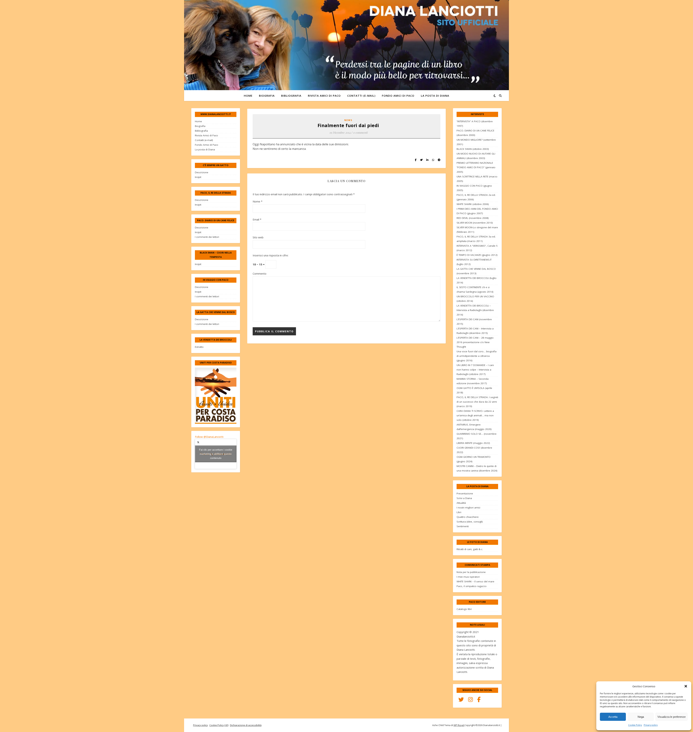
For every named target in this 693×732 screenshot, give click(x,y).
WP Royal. (459, 725)
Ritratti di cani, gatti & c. (470, 549)
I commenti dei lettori (207, 237)
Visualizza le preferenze (671, 716)
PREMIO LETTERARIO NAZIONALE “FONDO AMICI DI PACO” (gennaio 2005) (476, 167)
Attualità (461, 502)
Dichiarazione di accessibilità (245, 725)
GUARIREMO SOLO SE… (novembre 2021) (476, 436)
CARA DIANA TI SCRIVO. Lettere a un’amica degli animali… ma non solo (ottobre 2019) (475, 415)
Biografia (267, 95)
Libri (459, 512)
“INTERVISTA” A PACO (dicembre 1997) (475, 123)
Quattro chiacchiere (468, 517)
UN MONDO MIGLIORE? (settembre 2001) (476, 142)
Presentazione (465, 493)
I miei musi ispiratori (468, 576)
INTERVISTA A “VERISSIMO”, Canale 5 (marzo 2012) (477, 248)
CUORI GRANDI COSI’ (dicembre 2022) (474, 450)
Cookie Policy (635, 725)
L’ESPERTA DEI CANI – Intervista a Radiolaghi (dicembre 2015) (475, 331)
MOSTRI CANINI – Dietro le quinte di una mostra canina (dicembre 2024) (477, 468)
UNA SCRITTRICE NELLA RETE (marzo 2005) (477, 179)
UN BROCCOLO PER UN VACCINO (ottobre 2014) (475, 299)
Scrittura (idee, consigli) (470, 521)
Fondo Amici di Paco (398, 95)
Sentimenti (463, 526)
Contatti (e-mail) (361, 95)
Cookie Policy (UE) (218, 725)
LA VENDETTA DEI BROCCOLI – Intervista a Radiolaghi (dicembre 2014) (475, 310)
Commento (259, 273)
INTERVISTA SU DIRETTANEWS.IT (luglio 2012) (474, 262)
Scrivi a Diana (464, 498)
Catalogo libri (464, 609)
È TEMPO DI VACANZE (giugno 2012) (477, 255)
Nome (257, 201)
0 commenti (360, 132)
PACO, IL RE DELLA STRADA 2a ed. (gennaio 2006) (476, 197)
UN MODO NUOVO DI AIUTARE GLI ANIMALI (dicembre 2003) (476, 156)
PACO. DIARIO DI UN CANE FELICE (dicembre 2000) (475, 133)
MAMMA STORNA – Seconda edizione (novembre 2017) (473, 381)
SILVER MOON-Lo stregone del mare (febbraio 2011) (477, 229)
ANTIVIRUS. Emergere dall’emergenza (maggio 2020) (474, 427)
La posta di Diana (435, 95)
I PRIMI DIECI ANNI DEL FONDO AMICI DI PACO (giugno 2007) (477, 211)
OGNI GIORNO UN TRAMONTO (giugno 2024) (474, 459)
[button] (686, 686)
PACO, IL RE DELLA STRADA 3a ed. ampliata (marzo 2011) (476, 239)
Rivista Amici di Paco (324, 95)
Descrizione (201, 172)
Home (248, 95)
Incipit (198, 177)
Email (257, 219)
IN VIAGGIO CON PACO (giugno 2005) (474, 188)
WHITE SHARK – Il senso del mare (475, 581)
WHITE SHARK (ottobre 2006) (473, 204)
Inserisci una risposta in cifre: (270, 255)
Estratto (199, 347)
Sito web (258, 237)
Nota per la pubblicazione (471, 572)
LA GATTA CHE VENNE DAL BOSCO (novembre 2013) (476, 271)
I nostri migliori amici (468, 507)
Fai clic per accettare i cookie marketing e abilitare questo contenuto (215, 453)
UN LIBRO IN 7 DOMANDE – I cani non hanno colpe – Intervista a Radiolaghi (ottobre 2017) (475, 369)
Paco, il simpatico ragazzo (472, 586)
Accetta (612, 716)
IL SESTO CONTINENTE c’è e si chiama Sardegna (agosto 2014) (475, 289)
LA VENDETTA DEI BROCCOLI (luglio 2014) (476, 280)
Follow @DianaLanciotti (209, 436)
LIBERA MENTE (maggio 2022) (473, 443)
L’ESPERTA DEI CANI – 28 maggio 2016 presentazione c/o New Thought (475, 342)
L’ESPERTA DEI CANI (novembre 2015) (474, 321)
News (348, 120)
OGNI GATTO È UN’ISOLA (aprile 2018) (474, 390)
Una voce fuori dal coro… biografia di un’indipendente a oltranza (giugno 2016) (476, 356)
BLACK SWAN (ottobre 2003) (473, 149)
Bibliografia (291, 95)
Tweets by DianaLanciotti (215, 453)
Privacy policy (651, 725)
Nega (641, 716)
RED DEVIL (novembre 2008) (473, 218)
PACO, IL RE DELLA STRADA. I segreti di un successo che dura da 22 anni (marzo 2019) (477, 402)
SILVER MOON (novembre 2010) (475, 222)
